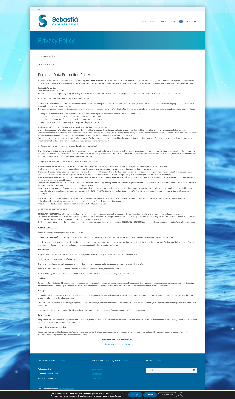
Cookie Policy (97, 378)
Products (162, 21)
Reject (150, 394)
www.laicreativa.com (66, 389)
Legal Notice (97, 369)
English (187, 21)
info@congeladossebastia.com (167, 93)
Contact (173, 21)
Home (143, 21)
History (152, 21)
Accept (135, 394)
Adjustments (167, 394)
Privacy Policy (97, 374)
